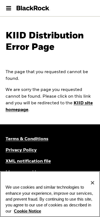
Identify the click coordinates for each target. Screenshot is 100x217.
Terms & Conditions (27, 139)
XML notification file (28, 161)
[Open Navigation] (9, 8)
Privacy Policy (21, 150)
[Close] (92, 183)
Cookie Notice (27, 211)
